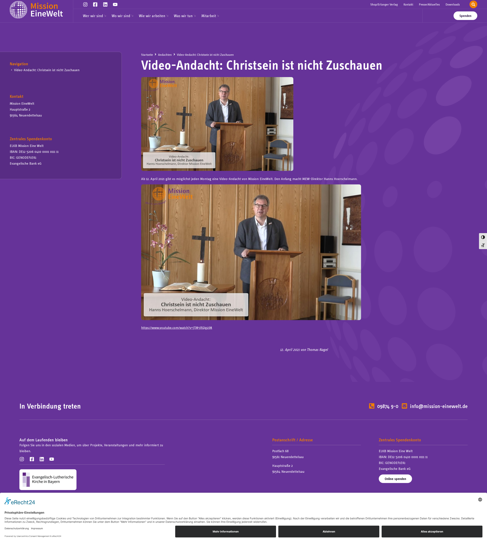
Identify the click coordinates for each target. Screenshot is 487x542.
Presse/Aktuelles (429, 4)
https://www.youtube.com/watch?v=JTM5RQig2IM (176, 327)
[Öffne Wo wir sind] (132, 16)
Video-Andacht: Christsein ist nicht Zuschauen (47, 70)
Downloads (453, 4)
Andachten (165, 55)
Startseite (147, 55)
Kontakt (408, 4)
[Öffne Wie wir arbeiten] (167, 16)
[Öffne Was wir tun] (195, 16)
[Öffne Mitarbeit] (218, 16)
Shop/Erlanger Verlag (384, 4)
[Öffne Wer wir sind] (105, 16)
